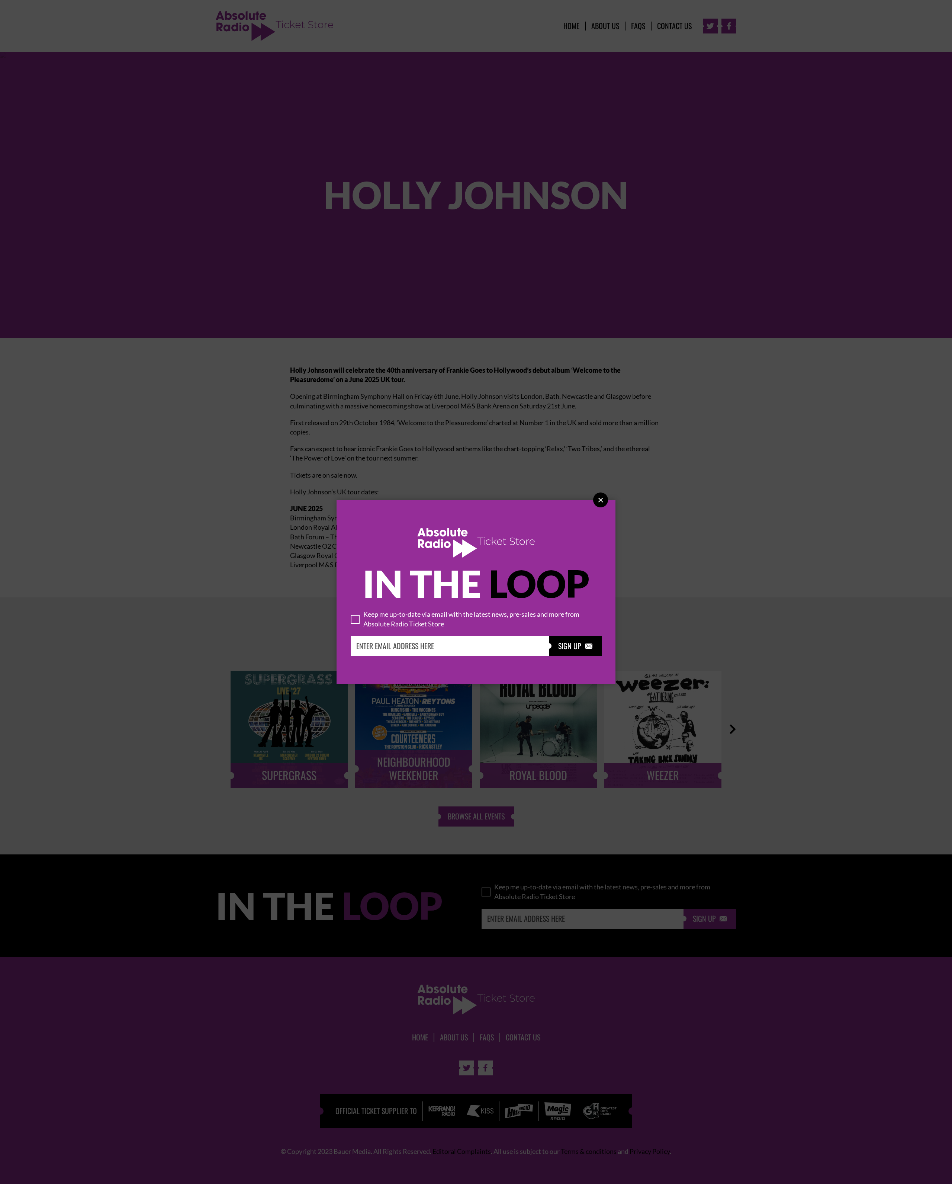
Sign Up (575, 646)
